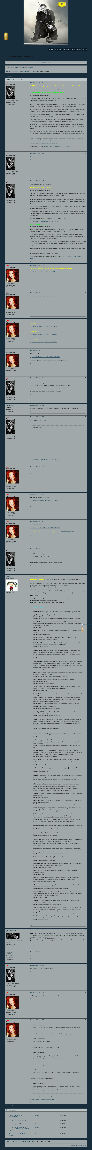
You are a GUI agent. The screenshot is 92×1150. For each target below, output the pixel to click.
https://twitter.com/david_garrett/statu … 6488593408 (43, 326)
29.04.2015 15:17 (40, 405)
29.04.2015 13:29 (40, 292)
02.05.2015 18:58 (40, 965)
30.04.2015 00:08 (40, 494)
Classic (36, 1133)
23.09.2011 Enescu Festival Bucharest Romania (42, 1099)
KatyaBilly (9, 952)
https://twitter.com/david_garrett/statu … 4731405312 (43, 296)
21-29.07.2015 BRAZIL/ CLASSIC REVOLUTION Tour (18, 1116)
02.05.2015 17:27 (40, 576)
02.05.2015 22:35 (40, 992)
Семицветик (10, 405)
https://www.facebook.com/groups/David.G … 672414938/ (45, 357)
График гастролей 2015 (15, 1124)
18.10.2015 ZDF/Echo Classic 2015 (18, 1120)
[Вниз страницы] (82, 631)
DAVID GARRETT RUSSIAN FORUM (18, 71)
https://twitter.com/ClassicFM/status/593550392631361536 (45, 528)
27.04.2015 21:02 (40, 82)
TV (35, 1120)
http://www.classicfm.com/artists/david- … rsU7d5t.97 (44, 143)
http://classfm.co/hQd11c (67, 531)
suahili (8, 576)
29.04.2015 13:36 (40, 350)
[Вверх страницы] (86, 624)
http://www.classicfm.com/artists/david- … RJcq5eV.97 (44, 221)
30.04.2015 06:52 (40, 548)
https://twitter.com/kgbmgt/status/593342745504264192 (44, 500)
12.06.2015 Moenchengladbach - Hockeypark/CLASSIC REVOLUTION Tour (19, 1129)
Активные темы (45, 62)
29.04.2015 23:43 (40, 466)
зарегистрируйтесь (27, 67)
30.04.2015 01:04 (40, 521)
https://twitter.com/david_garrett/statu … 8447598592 (43, 334)
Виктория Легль (11, 930)
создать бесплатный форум (78, 1145)
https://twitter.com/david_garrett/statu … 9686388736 (43, 272)
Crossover (37, 1115)
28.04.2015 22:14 (40, 180)
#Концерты (38, 1124)
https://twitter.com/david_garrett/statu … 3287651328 (43, 342)
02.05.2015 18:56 (40, 951)
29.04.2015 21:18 (40, 417)
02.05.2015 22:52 (40, 1020)
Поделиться (33, 82)
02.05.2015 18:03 (40, 930)
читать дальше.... (38, 427)
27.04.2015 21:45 (40, 153)
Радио (34, 71)
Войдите (17, 67)
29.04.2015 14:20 (40, 377)
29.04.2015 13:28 (40, 265)
